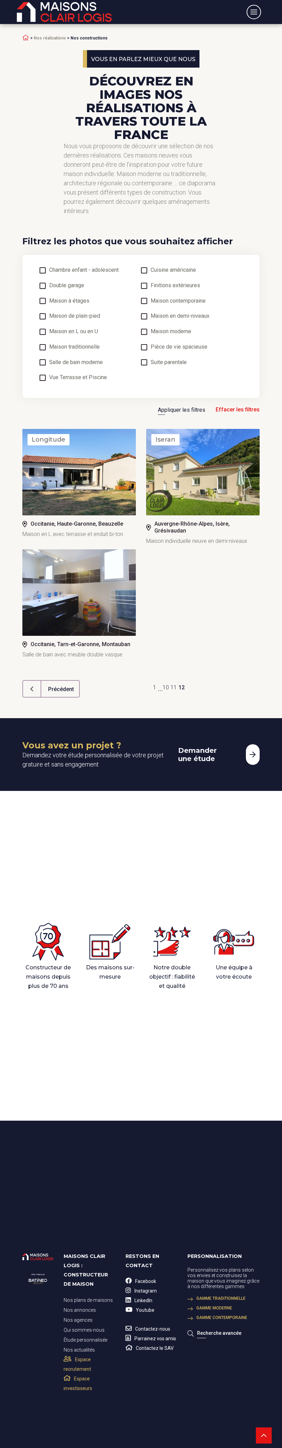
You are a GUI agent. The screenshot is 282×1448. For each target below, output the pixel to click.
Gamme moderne (214, 1308)
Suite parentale (169, 362)
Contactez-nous (152, 1329)
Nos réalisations (50, 38)
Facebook (145, 1281)
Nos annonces (80, 1310)
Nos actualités (79, 1350)
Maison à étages (69, 301)
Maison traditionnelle (74, 347)
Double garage (66, 285)
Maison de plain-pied (74, 316)
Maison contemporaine (178, 301)
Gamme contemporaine (221, 1317)
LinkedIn (143, 1300)
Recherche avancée (219, 1333)
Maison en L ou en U (73, 331)
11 (174, 687)
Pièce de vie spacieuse (179, 347)
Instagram (145, 1291)
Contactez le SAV (155, 1348)
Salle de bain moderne (76, 362)
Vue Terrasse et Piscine (78, 377)
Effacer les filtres (238, 409)
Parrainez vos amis (155, 1338)
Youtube (145, 1310)
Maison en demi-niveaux (180, 316)
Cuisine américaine (173, 270)
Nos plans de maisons (88, 1300)
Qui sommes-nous (84, 1330)
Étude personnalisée (85, 1340)
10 (166, 687)
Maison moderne (171, 331)
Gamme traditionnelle (221, 1298)
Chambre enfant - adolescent (84, 270)
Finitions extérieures (175, 285)
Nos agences (78, 1320)
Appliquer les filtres (181, 410)
